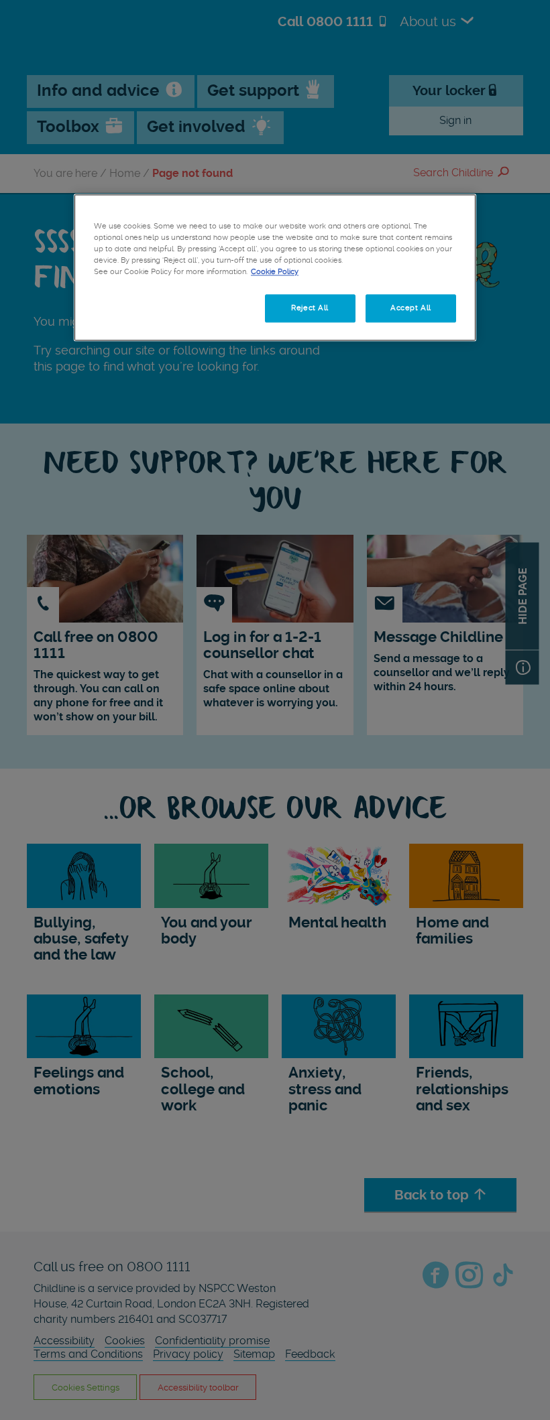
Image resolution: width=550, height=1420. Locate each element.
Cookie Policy (274, 271)
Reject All (310, 308)
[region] (275, 267)
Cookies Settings (139, 308)
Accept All (410, 308)
